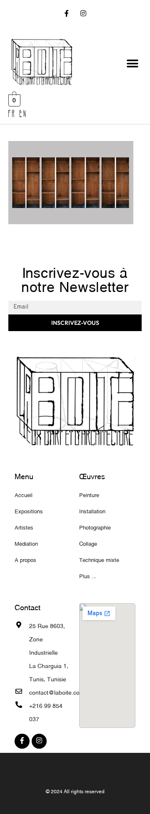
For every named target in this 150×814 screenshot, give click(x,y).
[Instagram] (83, 14)
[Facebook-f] (67, 14)
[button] (132, 63)
